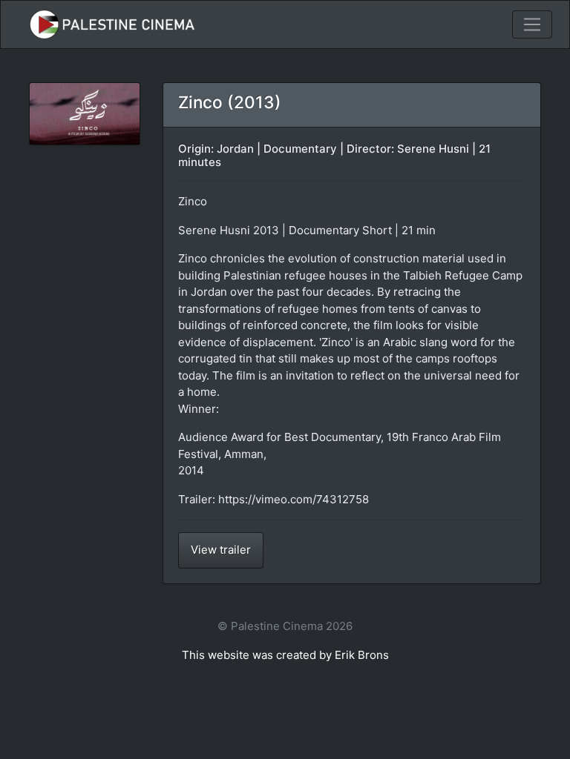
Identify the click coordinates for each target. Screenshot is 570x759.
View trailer (221, 550)
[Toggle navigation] (532, 24)
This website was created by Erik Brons (285, 655)
